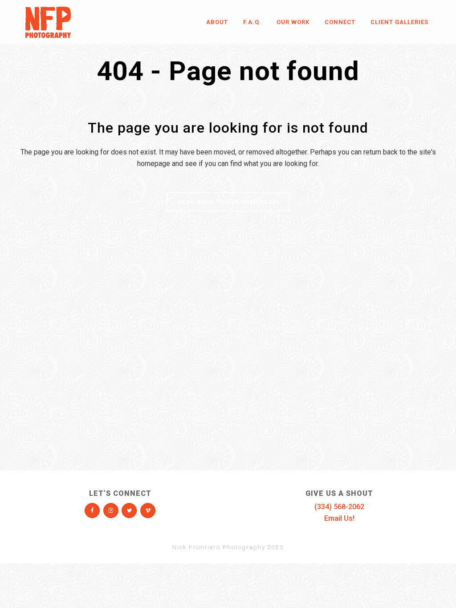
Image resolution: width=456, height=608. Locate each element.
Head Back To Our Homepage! (228, 202)
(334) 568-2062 (339, 507)
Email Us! (339, 518)
